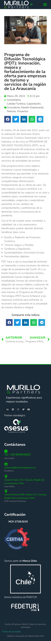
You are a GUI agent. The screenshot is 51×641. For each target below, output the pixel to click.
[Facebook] (13, 409)
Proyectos (22, 111)
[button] (7, 119)
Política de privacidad (11, 631)
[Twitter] (23, 409)
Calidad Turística (16, 103)
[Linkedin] (7, 409)
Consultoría (13, 107)
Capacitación (34, 103)
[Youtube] (28, 409)
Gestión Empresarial (32, 107)
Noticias (11, 111)
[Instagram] (18, 409)
